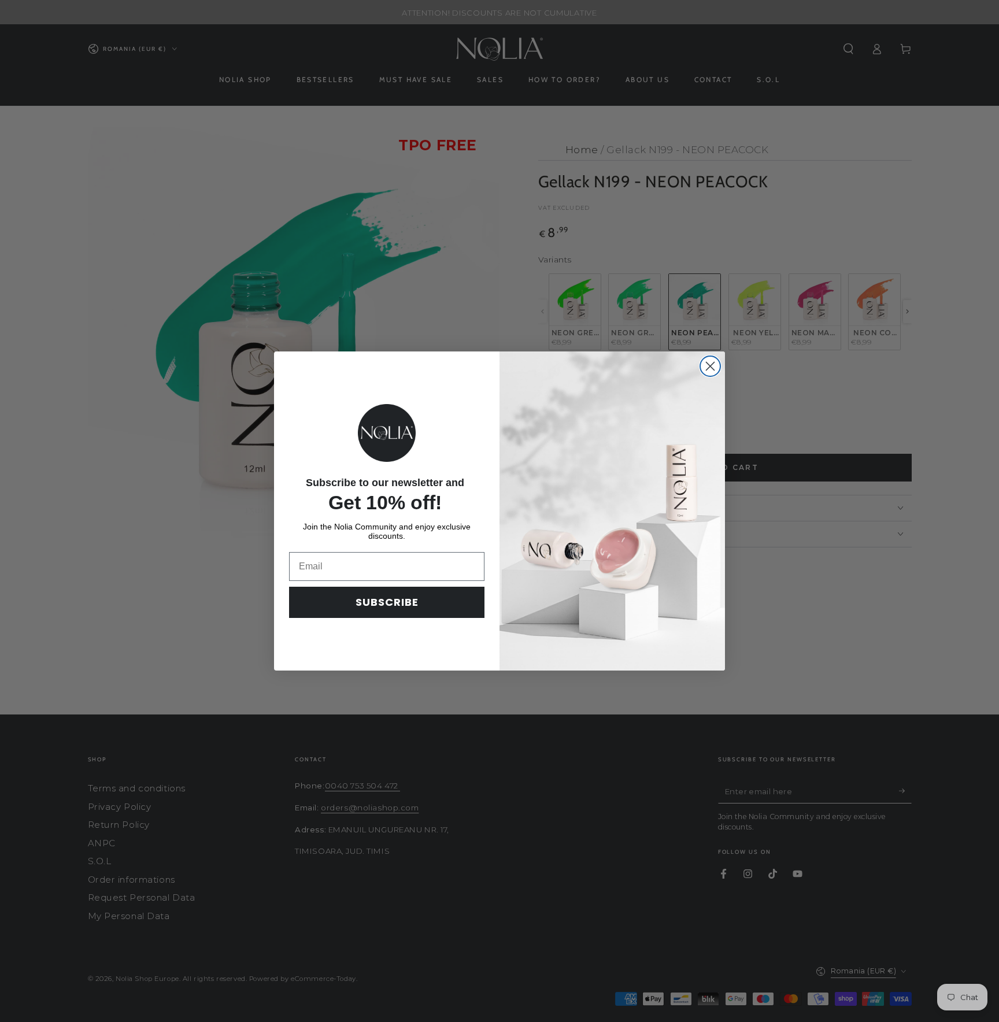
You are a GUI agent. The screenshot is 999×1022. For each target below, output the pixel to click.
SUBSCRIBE (387, 602)
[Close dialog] (710, 366)
